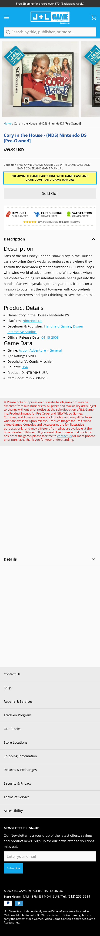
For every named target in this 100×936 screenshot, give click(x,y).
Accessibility (13, 810)
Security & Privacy (17, 783)
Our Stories (12, 729)
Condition (47, 166)
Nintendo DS (32, 320)
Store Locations (15, 742)
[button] (50, 193)
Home (8, 123)
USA (25, 367)
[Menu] (8, 17)
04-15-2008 (50, 337)
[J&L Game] (50, 17)
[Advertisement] (50, 501)
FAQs (8, 688)
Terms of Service (17, 797)
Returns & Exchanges (20, 770)
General (56, 350)
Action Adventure (32, 350)
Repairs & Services (18, 701)
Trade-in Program (17, 715)
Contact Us (12, 674)
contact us (64, 436)
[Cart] (91, 17)
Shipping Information (20, 756)
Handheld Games (57, 326)
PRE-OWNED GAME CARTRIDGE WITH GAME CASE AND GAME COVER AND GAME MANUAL (50, 178)
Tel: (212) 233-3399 (75, 896)
